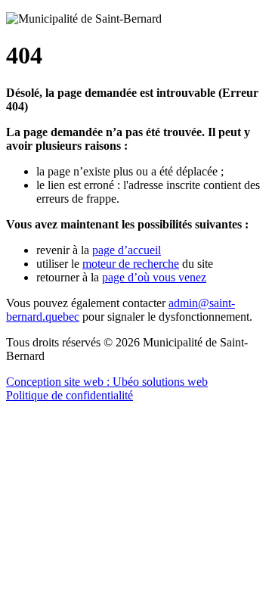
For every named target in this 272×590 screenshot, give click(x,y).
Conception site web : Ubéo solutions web (107, 381)
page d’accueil (126, 250)
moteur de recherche (130, 263)
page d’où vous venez (154, 277)
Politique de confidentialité (69, 395)
